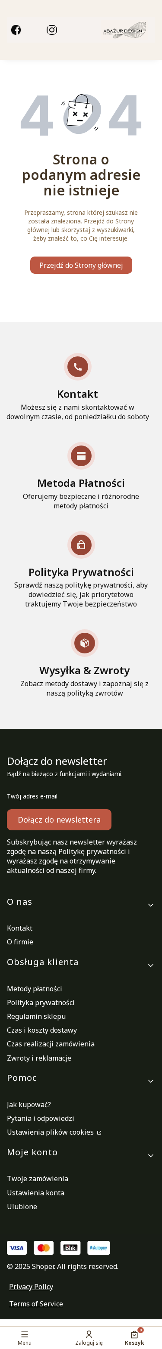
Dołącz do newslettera (59, 819)
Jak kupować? (29, 1104)
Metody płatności (34, 988)
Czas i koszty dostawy (42, 1030)
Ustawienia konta (35, 1192)
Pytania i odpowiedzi (40, 1118)
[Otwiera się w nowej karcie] (16, 30)
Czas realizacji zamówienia (51, 1044)
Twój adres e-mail (32, 796)
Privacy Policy (31, 1286)
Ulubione (22, 1206)
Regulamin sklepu (36, 1016)
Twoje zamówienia (37, 1178)
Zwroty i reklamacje (39, 1058)
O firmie (20, 942)
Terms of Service (36, 1304)
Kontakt (19, 928)
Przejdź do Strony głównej (81, 265)
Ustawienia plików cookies (51, 1132)
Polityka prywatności (41, 1002)
